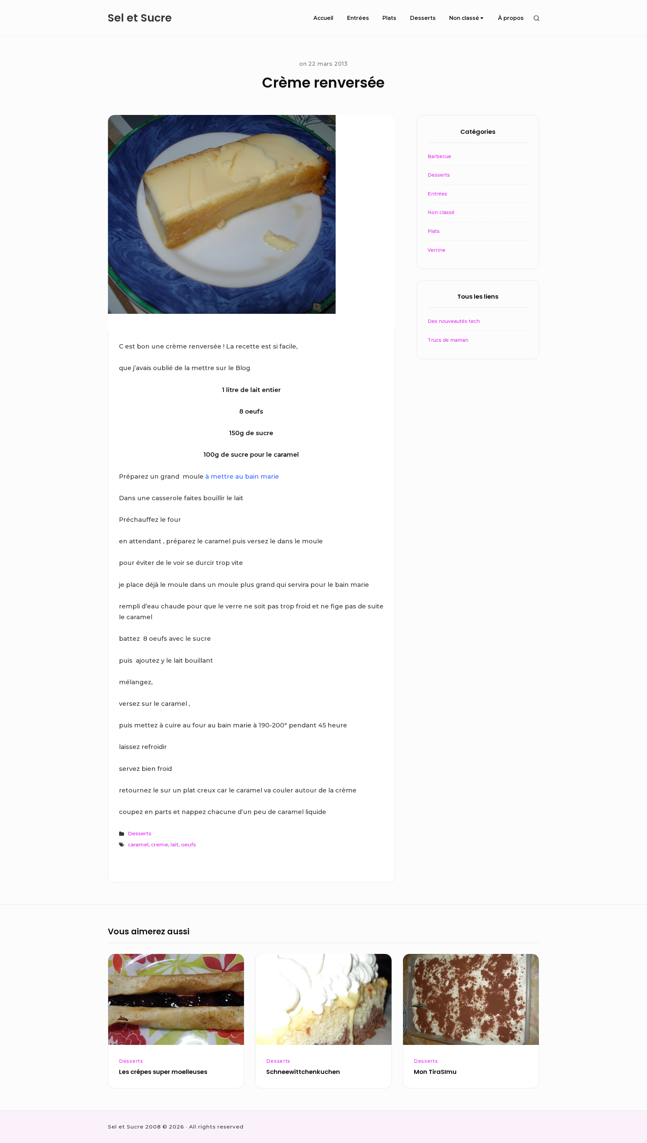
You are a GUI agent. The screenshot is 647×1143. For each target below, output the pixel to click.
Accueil (323, 18)
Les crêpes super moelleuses (163, 1071)
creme (159, 844)
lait (175, 844)
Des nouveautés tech (454, 321)
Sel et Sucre (139, 18)
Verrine (436, 250)
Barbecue (439, 156)
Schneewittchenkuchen (303, 1071)
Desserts (423, 18)
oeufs (188, 844)
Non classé (464, 18)
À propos (511, 18)
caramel (138, 844)
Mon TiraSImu (435, 1071)
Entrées (358, 18)
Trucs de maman (448, 340)
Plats (389, 18)
